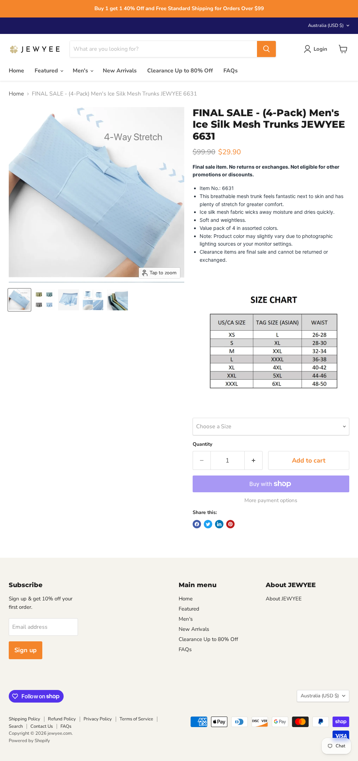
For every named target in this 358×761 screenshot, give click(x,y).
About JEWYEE (284, 598)
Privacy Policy (98, 719)
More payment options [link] (270, 500)
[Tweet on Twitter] (208, 524)
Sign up (25, 650)
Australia (326, 25)
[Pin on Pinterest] (230, 524)
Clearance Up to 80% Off (180, 71)
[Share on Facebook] (197, 524)
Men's (81, 71)
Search (16, 726)
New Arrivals (120, 71)
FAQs (230, 71)
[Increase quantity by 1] (254, 460)
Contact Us (41, 726)
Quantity (202, 444)
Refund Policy (62, 719)
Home (16, 71)
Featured (47, 71)
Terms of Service (136, 719)
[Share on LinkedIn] (219, 524)
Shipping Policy (24, 719)
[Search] (266, 49)
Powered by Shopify (29, 741)
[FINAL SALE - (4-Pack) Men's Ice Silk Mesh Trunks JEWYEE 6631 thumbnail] (19, 300)
